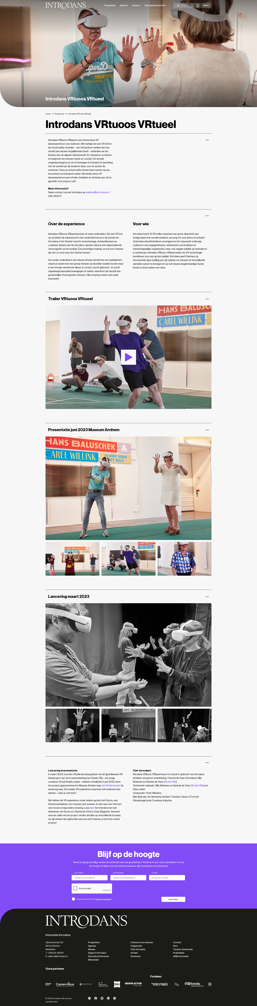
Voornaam (79, 873)
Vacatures (136, 956)
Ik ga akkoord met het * (94, 899)
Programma (109, 5)
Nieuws (91, 949)
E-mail (155, 873)
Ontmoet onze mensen (142, 942)
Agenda (124, 5)
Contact (177, 942)
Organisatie (136, 946)
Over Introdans (138, 949)
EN (184, 5)
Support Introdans (97, 953)
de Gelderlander (111, 785)
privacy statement (103, 899)
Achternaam (118, 873)
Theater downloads (183, 949)
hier (92, 807)
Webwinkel (93, 960)
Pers (175, 946)
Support (136, 5)
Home (48, 114)
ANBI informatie (180, 956)
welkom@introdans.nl (97, 192)
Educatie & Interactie (155, 5)
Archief (134, 953)
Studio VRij (170, 781)
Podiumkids (178, 953)
